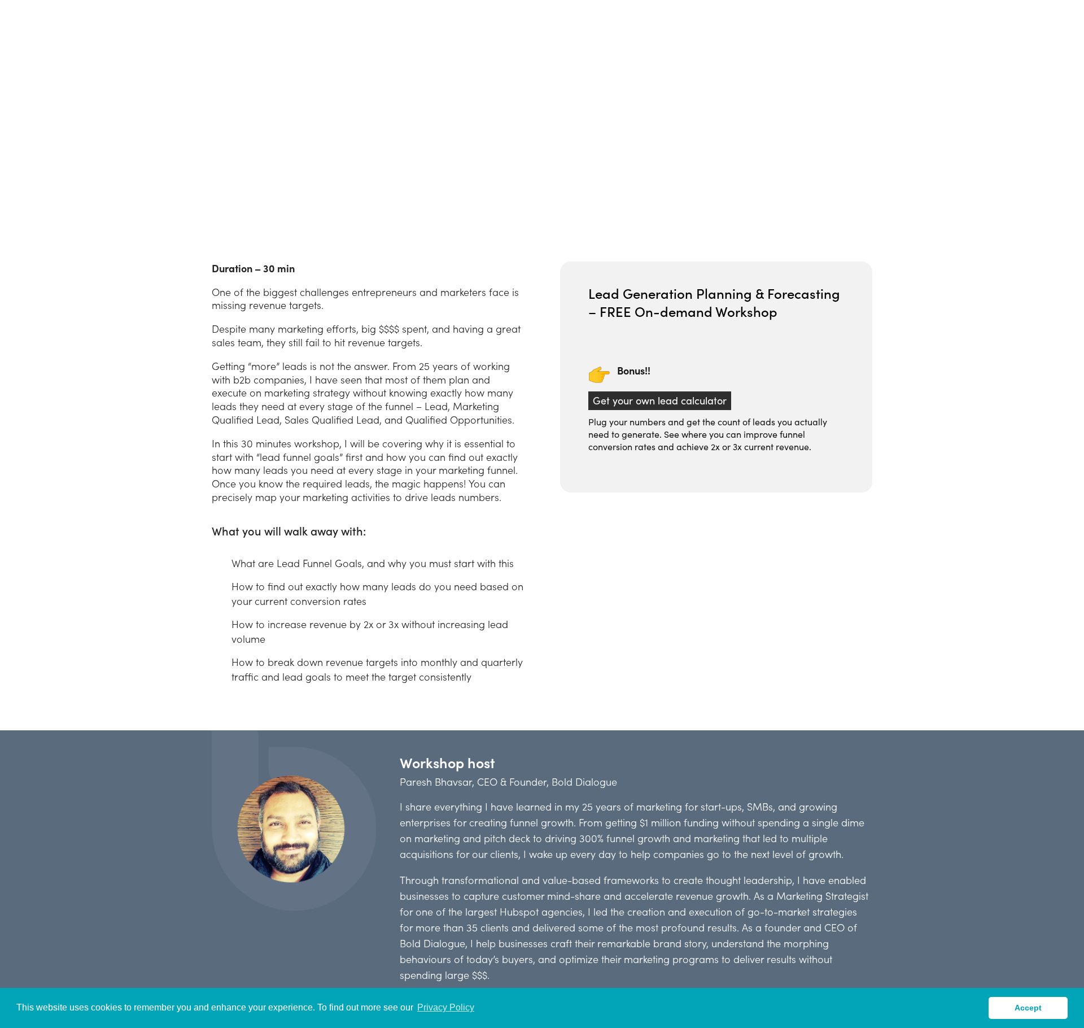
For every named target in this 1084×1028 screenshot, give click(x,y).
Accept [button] (1028, 1007)
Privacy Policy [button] (445, 1007)
